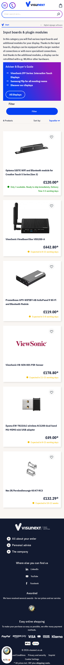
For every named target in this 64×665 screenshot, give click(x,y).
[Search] (58, 14)
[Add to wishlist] (51, 137)
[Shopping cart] (60, 5)
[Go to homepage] (32, 5)
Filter (34, 111)
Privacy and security (37, 655)
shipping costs (43, 663)
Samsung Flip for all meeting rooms (29, 81)
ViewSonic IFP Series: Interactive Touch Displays (31, 75)
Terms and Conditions (16, 655)
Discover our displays (22, 85)
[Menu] (5, 5)
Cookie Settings (32, 659)
